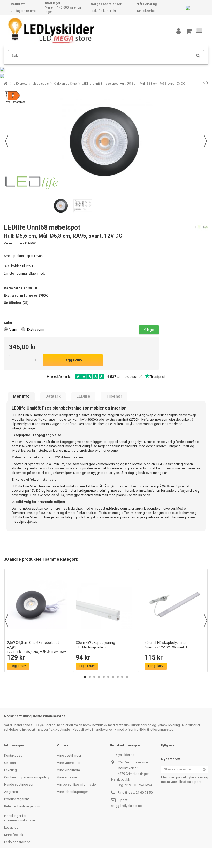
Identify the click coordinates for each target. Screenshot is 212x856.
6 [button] (108, 677)
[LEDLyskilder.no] (84, 31)
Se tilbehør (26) (16, 303)
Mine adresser (67, 777)
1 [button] (85, 677)
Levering (10, 770)
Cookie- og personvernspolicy (26, 777)
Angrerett (11, 792)
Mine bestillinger (69, 755)
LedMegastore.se (17, 842)
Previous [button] (6, 620)
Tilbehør (114, 396)
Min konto (64, 745)
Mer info (21, 396)
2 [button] (90, 677)
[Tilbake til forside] (5, 83)
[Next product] (207, 83)
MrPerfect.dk (13, 835)
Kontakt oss (13, 755)
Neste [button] (205, 141)
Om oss (10, 763)
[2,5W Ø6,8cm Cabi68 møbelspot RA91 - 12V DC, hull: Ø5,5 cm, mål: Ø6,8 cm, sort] (37, 604)
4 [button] (99, 677)
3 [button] (94, 677)
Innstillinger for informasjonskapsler (19, 818)
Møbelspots (40, 83)
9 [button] (122, 677)
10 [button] (127, 677)
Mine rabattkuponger (72, 792)
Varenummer (13, 243)
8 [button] (118, 677)
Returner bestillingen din (22, 806)
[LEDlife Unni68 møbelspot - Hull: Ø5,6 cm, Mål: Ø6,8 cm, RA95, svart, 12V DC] (61, 206)
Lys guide (11, 827)
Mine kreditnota (68, 770)
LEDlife (83, 396)
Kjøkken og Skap (65, 83)
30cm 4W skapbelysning (95, 645)
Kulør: (9, 323)
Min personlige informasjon (77, 784)
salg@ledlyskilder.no (126, 806)
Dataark (53, 396)
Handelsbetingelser (18, 784)
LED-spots (20, 83)
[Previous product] (204, 83)
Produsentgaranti (17, 799)
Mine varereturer (68, 763)
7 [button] (113, 677)
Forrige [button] (6, 141)
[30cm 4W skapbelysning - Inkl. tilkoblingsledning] (106, 604)
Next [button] (205, 620)
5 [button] (104, 677)
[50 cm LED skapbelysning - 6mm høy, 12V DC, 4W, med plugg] (175, 604)
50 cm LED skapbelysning (168, 645)
